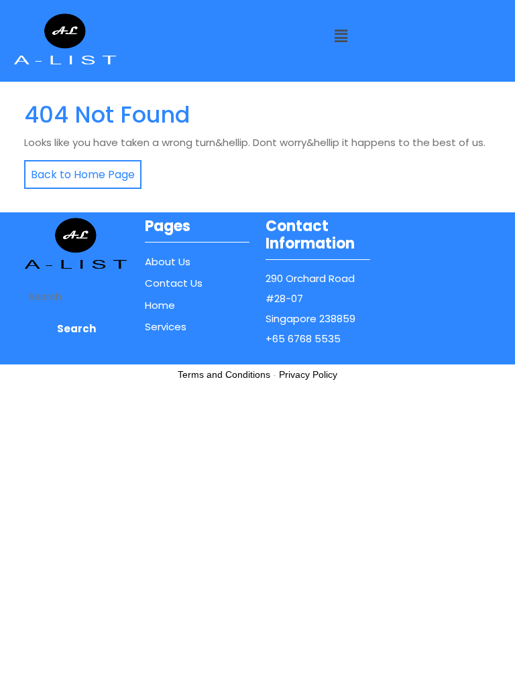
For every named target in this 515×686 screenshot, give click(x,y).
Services (165, 327)
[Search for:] (76, 297)
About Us (167, 262)
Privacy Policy (308, 374)
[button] (340, 36)
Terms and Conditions (224, 374)
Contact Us (174, 283)
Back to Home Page (79, 171)
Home (160, 305)
